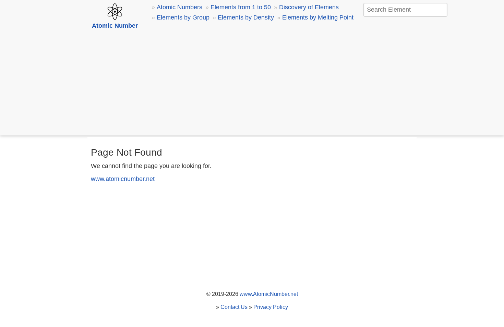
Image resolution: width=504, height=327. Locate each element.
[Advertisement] (252, 83)
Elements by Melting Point (317, 17)
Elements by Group (183, 17)
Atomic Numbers (179, 7)
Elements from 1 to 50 (241, 7)
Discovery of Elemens (309, 7)
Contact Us (234, 307)
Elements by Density (246, 17)
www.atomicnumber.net (123, 178)
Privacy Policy (270, 307)
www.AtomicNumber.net (269, 294)
